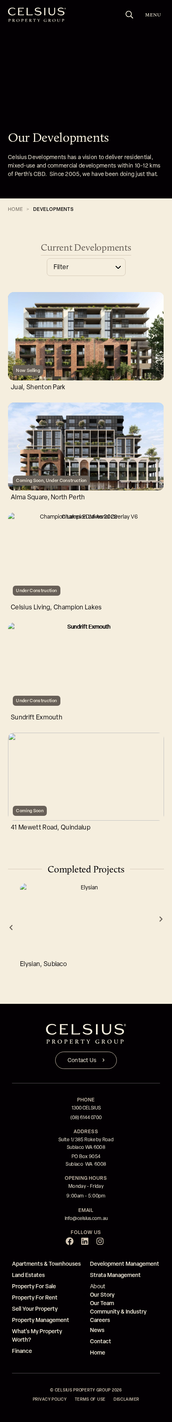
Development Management (124, 1263)
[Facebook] (69, 1241)
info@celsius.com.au (86, 1218)
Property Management (40, 1320)
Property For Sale (34, 1286)
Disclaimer (126, 1399)
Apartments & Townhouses (46, 1263)
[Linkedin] (84, 1241)
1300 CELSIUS (86, 1108)
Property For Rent (35, 1297)
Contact (100, 1341)
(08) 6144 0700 (86, 1117)
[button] (18, 336)
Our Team (102, 1303)
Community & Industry (118, 1311)
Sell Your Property (35, 1308)
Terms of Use (90, 1399)
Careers (100, 1320)
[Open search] (129, 15)
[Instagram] (100, 1241)
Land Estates (28, 1275)
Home (15, 209)
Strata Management (115, 1275)
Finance (22, 1351)
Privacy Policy (50, 1399)
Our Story (102, 1294)
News (97, 1330)
